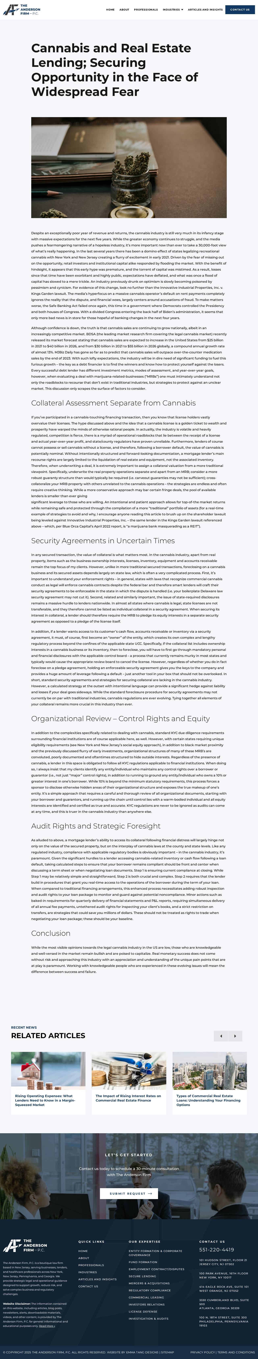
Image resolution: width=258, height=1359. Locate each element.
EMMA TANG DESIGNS (142, 1352)
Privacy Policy (202, 1352)
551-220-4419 (216, 1250)
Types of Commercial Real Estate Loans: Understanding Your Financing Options (208, 1100)
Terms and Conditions (236, 1352)
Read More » (47, 1325)
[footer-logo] (25, 1241)
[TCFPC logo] (21, 6)
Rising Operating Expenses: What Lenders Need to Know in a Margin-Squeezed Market (45, 1100)
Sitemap (167, 1352)
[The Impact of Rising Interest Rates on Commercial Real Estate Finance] (129, 1071)
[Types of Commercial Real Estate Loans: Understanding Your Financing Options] (210, 1071)
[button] (221, 1036)
